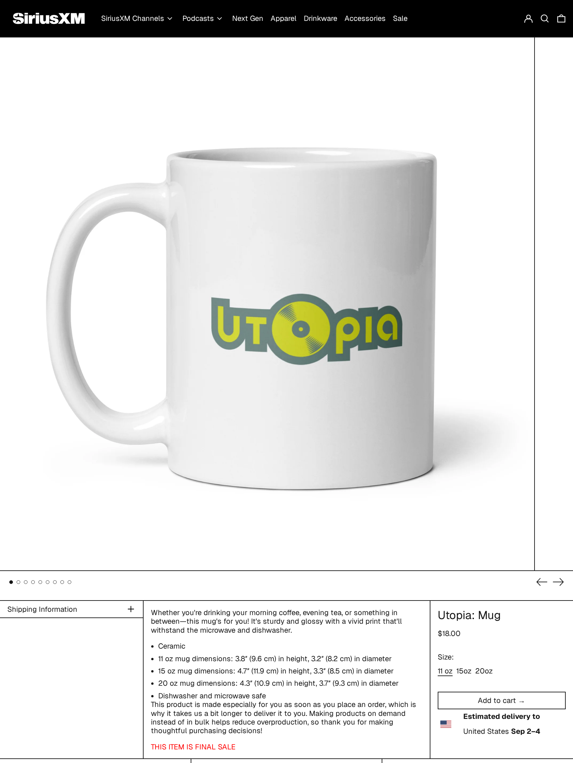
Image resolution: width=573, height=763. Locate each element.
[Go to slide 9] (69, 582)
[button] (544, 18)
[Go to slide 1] (11, 582)
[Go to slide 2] (18, 582)
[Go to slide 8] (62, 582)
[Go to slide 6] (47, 582)
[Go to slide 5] (40, 582)
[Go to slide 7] (55, 582)
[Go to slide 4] (33, 582)
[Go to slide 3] (26, 582)
